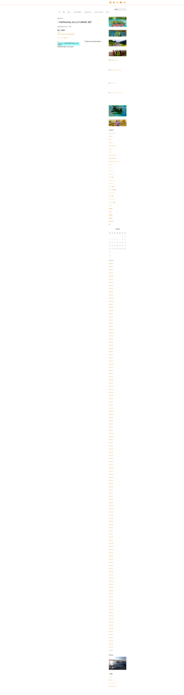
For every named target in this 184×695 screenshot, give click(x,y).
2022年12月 (111, 364)
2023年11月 (111, 332)
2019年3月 (111, 458)
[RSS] (125, 2)
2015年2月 (111, 609)
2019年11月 (111, 436)
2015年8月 (111, 590)
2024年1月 (111, 326)
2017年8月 (111, 518)
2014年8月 (111, 628)
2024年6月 (111, 310)
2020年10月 (111, 414)
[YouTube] (121, 2)
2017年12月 (111, 505)
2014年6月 (111, 634)
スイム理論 (111, 177)
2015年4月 (111, 603)
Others (110, 149)
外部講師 (110, 208)
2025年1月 (111, 295)
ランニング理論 (112, 202)
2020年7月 (111, 417)
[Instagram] (117, 2)
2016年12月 (111, 543)
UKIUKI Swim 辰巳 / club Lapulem (65, 46)
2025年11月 (111, 276)
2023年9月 (111, 339)
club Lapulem (112, 133)
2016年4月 (111, 565)
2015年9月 (111, 587)
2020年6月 (111, 420)
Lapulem (111, 142)
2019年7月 (111, 446)
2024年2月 (111, 323)
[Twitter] (114, 2)
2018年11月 (111, 471)
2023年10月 (111, 335)
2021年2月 (111, 408)
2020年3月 (111, 427)
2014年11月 (111, 619)
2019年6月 (111, 449)
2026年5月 (111, 266)
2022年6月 (111, 380)
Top (59, 12)
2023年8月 (111, 342)
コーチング (111, 171)
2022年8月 (111, 373)
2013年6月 (111, 650)
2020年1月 (111, 430)
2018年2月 (111, 499)
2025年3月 (111, 288)
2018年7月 (111, 483)
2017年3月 (111, 534)
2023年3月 (111, 357)
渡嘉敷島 (110, 218)
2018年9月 (111, 477)
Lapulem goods (112, 145)
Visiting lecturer (87, 12)
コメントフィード (112, 683)
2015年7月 (111, 593)
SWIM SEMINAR (112, 158)
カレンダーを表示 (62, 38)
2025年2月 (111, 291)
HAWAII (110, 136)
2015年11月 (111, 581)
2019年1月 (111, 464)
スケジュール (111, 180)
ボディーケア (111, 199)
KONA (110, 139)
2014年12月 (111, 615)
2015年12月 (111, 578)
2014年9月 (111, 625)
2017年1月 (111, 540)
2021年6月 (111, 405)
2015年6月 (111, 597)
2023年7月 (111, 345)
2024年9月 (111, 304)
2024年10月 (111, 301)
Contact (107, 12)
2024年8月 (111, 307)
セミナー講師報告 (112, 189)
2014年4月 (111, 641)
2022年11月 (111, 367)
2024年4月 (111, 317)
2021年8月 (111, 398)
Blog (64, 12)
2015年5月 (111, 600)
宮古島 (110, 211)
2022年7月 (111, 376)
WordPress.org (112, 686)
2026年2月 (111, 273)
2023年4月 (111, 354)
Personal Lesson (113, 155)
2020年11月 (111, 411)
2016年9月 (111, 552)
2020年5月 (111, 424)
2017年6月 (111, 524)
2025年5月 (111, 282)
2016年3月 (111, 568)
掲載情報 (110, 215)
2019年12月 (111, 433)
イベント (110, 167)
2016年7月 (111, 559)
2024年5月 (111, 313)
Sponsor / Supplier (99, 12)
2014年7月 (111, 631)
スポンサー (111, 183)
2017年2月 (111, 537)
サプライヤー (111, 174)
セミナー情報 (111, 186)
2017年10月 (111, 512)
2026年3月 (111, 269)
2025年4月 (111, 285)
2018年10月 (111, 474)
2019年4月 (111, 455)
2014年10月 (111, 622)
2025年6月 (111, 279)
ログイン (110, 676)
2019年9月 (111, 439)
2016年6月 (111, 562)
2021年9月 (111, 395)
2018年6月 (111, 486)
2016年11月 (111, 546)
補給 (110, 224)
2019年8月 (111, 442)
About (68, 12)
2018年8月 (111, 480)
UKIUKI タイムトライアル (114, 161)
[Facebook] (111, 2)
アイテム (110, 164)
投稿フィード (111, 680)
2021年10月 (111, 392)
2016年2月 (111, 571)
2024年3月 (111, 320)
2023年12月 (111, 329)
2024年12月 (111, 298)
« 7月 (110, 255)
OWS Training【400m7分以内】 (93, 41)
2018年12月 (111, 468)
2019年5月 (111, 452)
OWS (110, 152)
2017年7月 (111, 521)
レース (110, 205)
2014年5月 (111, 637)
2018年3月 (111, 496)
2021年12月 (111, 386)
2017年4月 (111, 530)
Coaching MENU (77, 12)
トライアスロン (112, 193)
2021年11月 (111, 389)
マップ (59, 32)
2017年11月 (111, 508)
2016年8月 (111, 556)
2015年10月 (111, 584)
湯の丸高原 (111, 221)
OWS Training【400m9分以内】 (66, 34)
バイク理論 (111, 196)
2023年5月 (111, 351)
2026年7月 (111, 263)
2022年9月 (111, 370)
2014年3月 (111, 644)
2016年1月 (111, 575)
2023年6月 (111, 348)
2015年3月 (111, 606)
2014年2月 (111, 647)
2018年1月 (111, 502)
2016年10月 (111, 549)
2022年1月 (111, 383)
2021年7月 (111, 402)
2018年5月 (111, 490)
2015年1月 (111, 612)
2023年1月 (111, 361)
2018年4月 (111, 493)
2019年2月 (111, 461)
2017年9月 (111, 515)
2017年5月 (111, 527)
